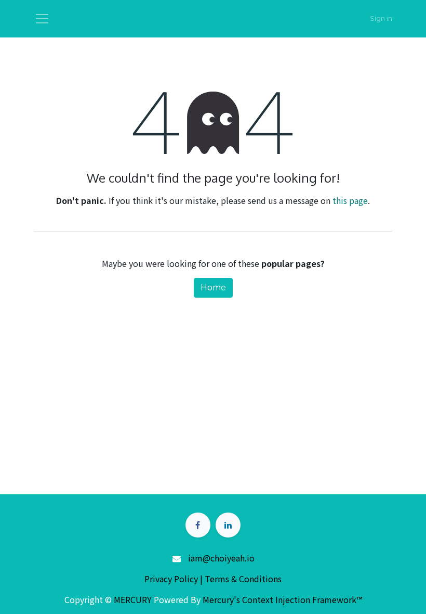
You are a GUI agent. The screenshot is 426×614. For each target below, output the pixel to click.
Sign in (381, 18)
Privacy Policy (172, 578)
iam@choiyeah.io (221, 558)
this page (350, 200)
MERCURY (133, 599)
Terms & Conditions (243, 578)
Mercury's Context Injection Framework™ (282, 599)
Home (213, 287)
